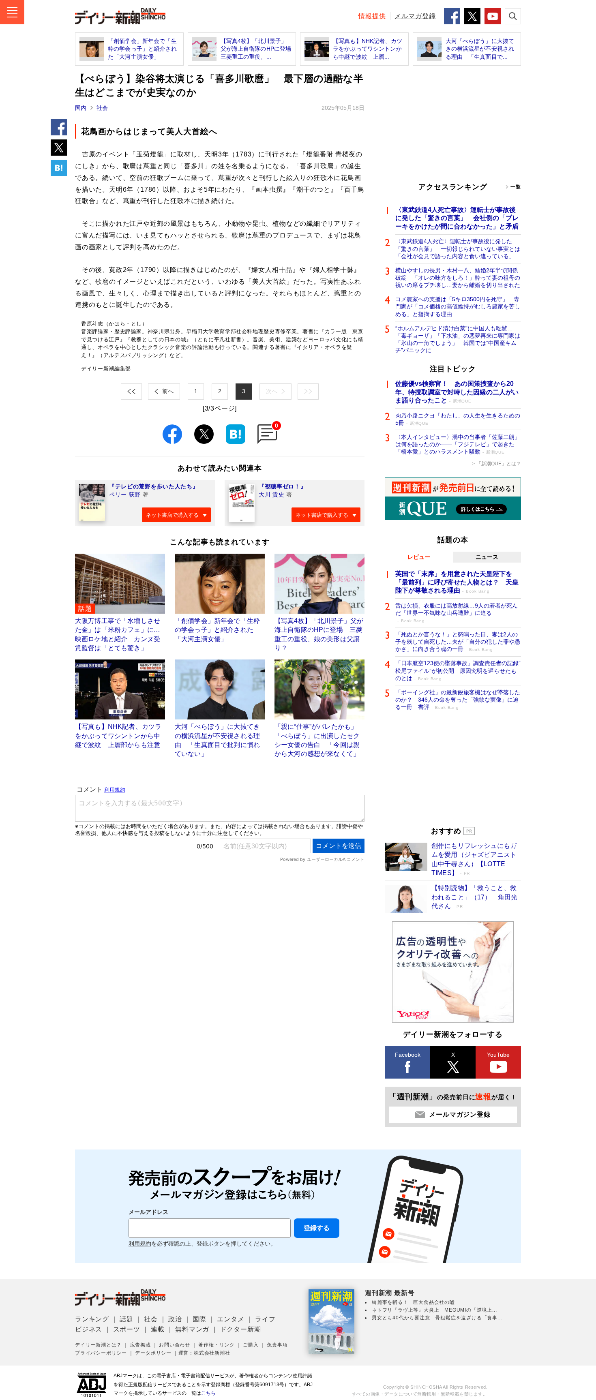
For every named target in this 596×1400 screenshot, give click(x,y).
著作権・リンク (216, 1345)
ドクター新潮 (240, 1329)
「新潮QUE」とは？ (498, 464)
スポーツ (126, 1329)
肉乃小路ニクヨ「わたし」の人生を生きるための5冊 (457, 419)
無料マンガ (192, 1329)
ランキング (92, 1319)
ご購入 (250, 1345)
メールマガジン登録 (459, 1114)
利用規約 (140, 1244)
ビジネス (88, 1329)
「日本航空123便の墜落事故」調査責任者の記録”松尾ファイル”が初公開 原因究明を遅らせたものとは (458, 670)
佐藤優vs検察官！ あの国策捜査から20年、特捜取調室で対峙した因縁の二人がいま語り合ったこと (457, 392)
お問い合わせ (174, 1345)
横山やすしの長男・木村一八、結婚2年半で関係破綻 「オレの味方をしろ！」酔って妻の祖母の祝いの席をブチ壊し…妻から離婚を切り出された (457, 277)
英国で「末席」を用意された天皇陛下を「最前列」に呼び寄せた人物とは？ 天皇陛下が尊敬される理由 (457, 582)
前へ (168, 391)
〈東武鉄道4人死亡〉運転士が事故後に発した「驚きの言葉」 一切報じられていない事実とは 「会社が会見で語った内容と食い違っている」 (458, 248)
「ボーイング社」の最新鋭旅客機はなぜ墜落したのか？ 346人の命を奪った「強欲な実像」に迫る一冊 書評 (457, 699)
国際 (199, 1319)
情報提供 (372, 16)
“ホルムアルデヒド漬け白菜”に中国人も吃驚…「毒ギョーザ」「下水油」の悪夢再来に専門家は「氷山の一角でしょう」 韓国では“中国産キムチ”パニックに (457, 339)
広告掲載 (140, 1345)
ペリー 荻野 (125, 494)
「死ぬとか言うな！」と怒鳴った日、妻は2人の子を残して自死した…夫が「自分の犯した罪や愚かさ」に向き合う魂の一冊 (457, 641)
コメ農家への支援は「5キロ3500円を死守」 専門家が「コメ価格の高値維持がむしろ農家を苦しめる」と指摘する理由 (457, 306)
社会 (102, 108)
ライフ (265, 1319)
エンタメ (230, 1319)
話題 (126, 1319)
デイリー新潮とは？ (98, 1345)
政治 (175, 1319)
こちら (208, 1393)
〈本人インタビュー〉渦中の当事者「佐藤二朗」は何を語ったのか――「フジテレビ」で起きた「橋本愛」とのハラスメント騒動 (457, 444)
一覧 (515, 186)
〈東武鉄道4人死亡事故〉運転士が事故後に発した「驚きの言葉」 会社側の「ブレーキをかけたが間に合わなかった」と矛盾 (457, 218)
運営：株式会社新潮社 (204, 1353)
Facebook (407, 1054)
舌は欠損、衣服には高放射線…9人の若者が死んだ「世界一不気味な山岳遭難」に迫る (456, 612)
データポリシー (153, 1353)
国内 (80, 108)
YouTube (498, 1054)
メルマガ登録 (415, 16)
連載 (158, 1329)
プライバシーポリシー (101, 1353)
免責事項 (277, 1345)
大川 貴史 (272, 494)
